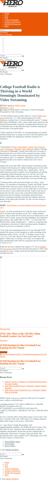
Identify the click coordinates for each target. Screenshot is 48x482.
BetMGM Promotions (13, 24)
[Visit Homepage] (11, 6)
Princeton (17, 149)
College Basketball (12, 20)
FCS (6, 16)
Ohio (24, 149)
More (7, 26)
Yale (15, 147)
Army (2, 149)
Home (7, 14)
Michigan (30, 149)
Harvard (42, 147)
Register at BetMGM (12, 22)
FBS (6, 18)
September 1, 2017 (7, 108)
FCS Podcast (9, 444)
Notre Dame (22, 147)
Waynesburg (7, 249)
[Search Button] (23, 70)
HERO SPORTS (12, 450)
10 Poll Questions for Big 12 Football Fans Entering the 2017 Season (20, 362)
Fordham (42, 247)
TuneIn (2, 211)
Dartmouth (9, 149)
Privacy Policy (10, 446)
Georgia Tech (33, 147)
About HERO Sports (12, 442)
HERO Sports (20, 106)
